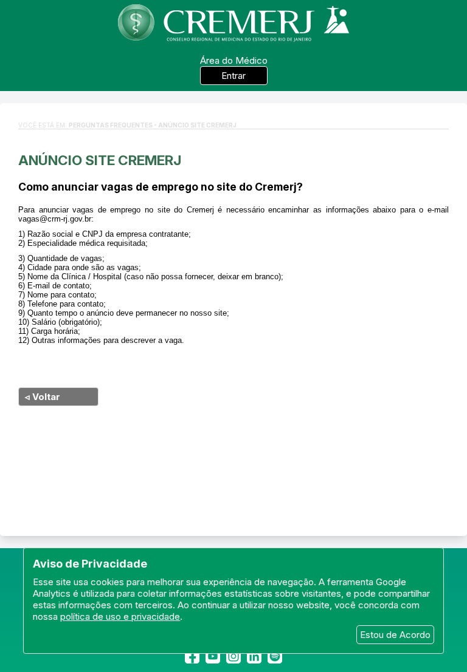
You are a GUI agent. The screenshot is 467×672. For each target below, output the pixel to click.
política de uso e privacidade (120, 616)
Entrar (233, 75)
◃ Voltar (42, 396)
